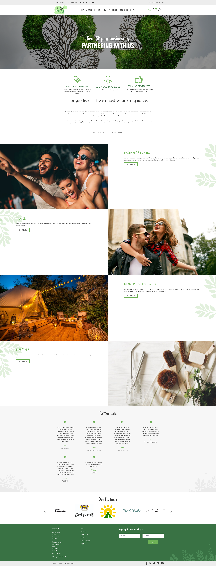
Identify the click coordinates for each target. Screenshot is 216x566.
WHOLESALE (113, 10)
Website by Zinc (70, 563)
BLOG (105, 10)
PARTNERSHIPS (123, 10)
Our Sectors (98, 10)
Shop (82, 10)
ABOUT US (89, 10)
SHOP (82, 529)
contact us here (143, 123)
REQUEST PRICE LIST (117, 132)
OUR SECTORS (84, 535)
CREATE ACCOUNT (85, 541)
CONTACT (132, 10)
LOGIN (82, 544)
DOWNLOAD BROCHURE (99, 132)
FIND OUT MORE (131, 164)
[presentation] (44, 512)
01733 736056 (57, 554)
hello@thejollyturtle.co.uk (59, 557)
